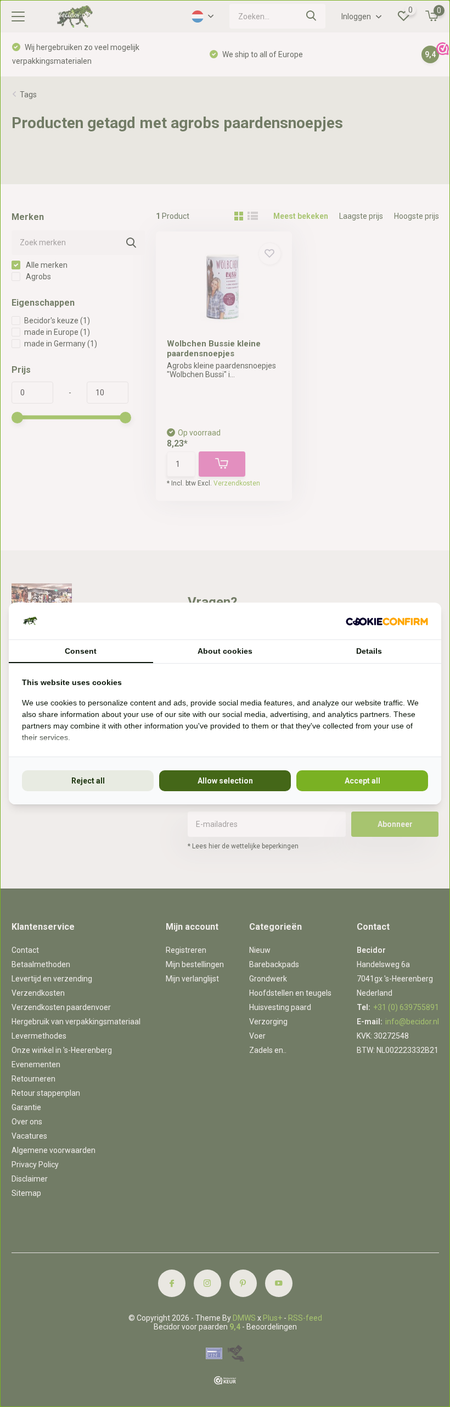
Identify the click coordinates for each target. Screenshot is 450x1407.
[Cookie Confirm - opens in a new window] (387, 621)
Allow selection (225, 780)
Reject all (88, 780)
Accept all (362, 780)
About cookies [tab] (225, 651)
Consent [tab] (81, 651)
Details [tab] (369, 651)
